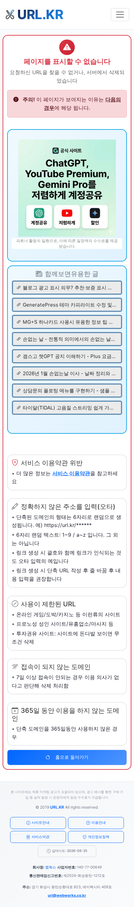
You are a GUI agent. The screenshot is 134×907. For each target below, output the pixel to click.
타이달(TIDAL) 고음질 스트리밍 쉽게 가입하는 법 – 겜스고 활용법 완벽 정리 (69, 408)
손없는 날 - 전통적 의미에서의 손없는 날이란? (69, 339)
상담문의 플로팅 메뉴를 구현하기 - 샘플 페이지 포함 (69, 390)
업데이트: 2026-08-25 (69, 851)
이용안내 (98, 822)
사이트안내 (40, 822)
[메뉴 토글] (120, 14)
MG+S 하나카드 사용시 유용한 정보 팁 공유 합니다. (69, 322)
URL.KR (57, 807)
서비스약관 (40, 836)
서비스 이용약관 (71, 473)
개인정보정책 (98, 836)
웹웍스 (50, 867)
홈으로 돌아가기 (71, 757)
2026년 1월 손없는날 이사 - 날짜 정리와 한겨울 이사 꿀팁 (69, 373)
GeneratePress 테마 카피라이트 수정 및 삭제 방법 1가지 (69, 305)
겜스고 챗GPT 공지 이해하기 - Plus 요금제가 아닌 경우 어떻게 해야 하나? (69, 356)
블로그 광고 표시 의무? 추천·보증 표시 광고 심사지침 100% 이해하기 (69, 288)
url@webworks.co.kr (67, 895)
